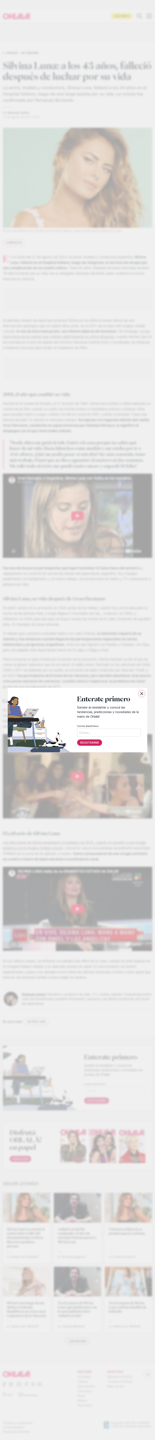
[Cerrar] (141, 693)
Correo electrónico (88, 725)
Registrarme (89, 742)
